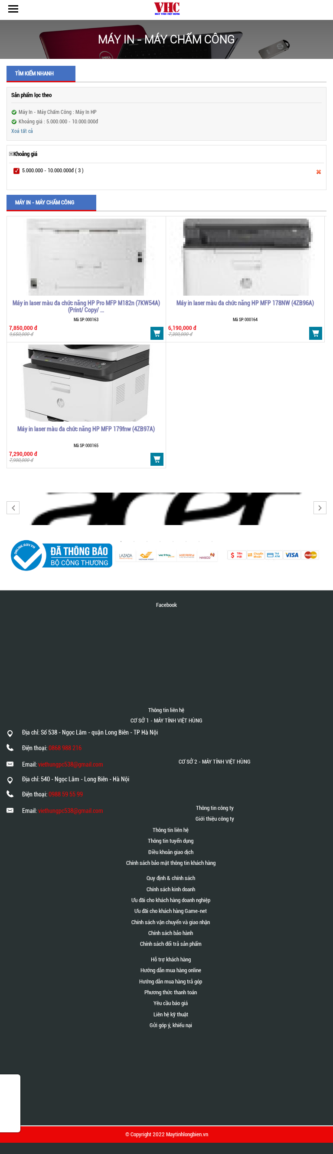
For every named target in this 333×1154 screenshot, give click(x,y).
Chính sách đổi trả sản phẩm (171, 944)
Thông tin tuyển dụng (170, 841)
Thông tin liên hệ (171, 830)
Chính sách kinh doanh (171, 889)
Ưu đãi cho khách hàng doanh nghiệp (170, 900)
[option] (166, 508)
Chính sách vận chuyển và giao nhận (170, 922)
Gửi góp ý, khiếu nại (171, 1025)
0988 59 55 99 (66, 794)
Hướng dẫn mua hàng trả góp (170, 981)
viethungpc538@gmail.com (70, 764)
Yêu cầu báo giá (170, 1003)
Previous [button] (13, 507)
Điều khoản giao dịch (170, 852)
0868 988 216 (65, 748)
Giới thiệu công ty (215, 819)
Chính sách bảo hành (170, 933)
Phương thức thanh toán (170, 992)
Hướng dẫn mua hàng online (170, 970)
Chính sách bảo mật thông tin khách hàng (170, 863)
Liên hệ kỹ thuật (170, 1014)
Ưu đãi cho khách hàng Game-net (170, 911)
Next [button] (319, 507)
